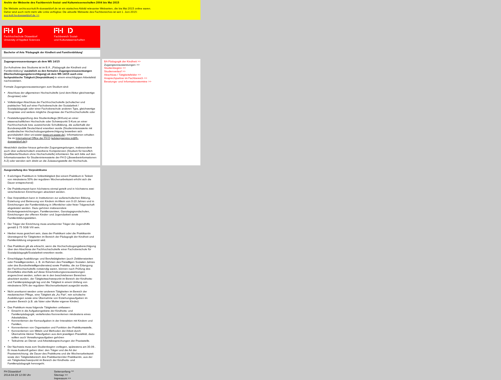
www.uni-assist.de (53, 134)
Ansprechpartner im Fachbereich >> (125, 78)
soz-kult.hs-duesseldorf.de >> (21, 15)
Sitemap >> (61, 374)
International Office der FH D (33, 138)
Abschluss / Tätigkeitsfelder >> (122, 74)
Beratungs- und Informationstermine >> (127, 81)
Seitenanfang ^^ (64, 371)
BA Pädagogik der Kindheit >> (122, 61)
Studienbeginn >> (115, 68)
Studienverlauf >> (115, 71)
